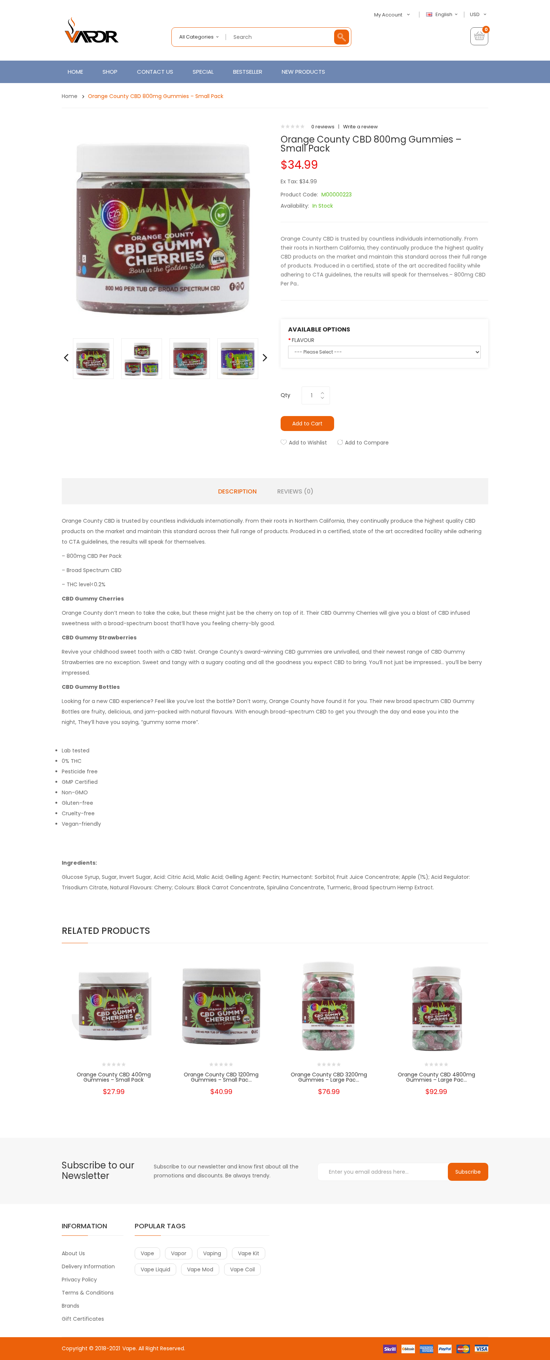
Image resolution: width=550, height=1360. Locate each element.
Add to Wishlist (308, 442)
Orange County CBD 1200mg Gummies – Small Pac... (221, 1077)
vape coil (242, 1269)
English (444, 14)
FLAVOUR (303, 340)
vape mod (200, 1269)
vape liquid (155, 1269)
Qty (285, 395)
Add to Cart (307, 423)
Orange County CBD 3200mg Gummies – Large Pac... (329, 1077)
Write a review (360, 126)
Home (69, 96)
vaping (212, 1253)
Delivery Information (88, 1266)
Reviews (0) (295, 492)
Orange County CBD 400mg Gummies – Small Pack (114, 1077)
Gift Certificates (83, 1319)
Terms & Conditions (88, 1292)
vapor (178, 1253)
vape (147, 1253)
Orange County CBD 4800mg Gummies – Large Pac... (436, 1077)
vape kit (248, 1253)
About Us (73, 1253)
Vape (129, 1348)
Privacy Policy (79, 1279)
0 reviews (322, 126)
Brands (70, 1305)
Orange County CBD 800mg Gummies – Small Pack (155, 96)
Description (237, 492)
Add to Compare (367, 442)
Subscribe (468, 1172)
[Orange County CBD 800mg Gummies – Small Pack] (93, 358)
